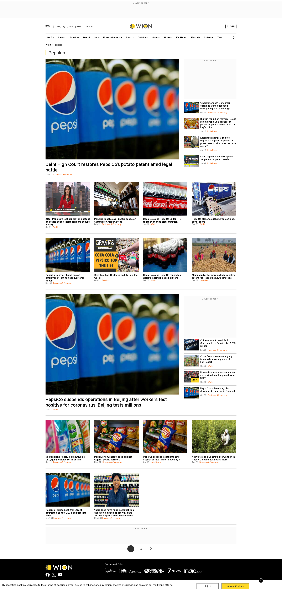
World (86, 37)
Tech (220, 37)
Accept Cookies (235, 586)
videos (156, 37)
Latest (62, 37)
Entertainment (111, 37)
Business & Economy (62, 174)
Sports (130, 37)
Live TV (50, 37)
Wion (48, 44)
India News (212, 131)
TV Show (181, 37)
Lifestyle (195, 37)
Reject (207, 586)
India (96, 37)
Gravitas (74, 37)
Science (209, 37)
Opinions (143, 37)
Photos (167, 37)
